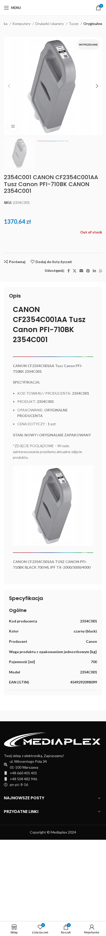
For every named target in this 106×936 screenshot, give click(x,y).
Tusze (74, 23)
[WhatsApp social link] (101, 270)
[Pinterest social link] (88, 270)
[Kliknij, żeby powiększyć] (13, 126)
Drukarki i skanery (50, 23)
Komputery (21, 23)
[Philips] (77, 716)
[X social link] (74, 270)
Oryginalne (92, 23)
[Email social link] (81, 270)
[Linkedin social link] (94, 270)
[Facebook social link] (68, 270)
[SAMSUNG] (28, 716)
